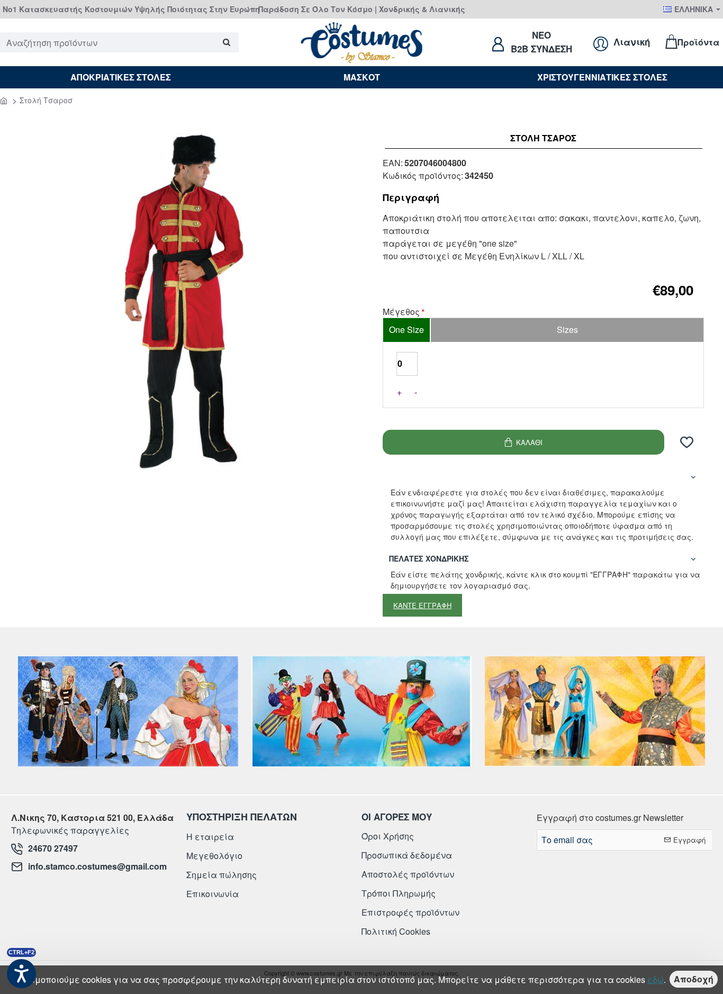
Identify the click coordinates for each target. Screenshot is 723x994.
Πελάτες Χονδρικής (429, 558)
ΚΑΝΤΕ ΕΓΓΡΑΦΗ (422, 605)
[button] (523, 442)
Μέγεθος (401, 312)
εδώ (655, 979)
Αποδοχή (693, 979)
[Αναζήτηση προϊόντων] (227, 42)
